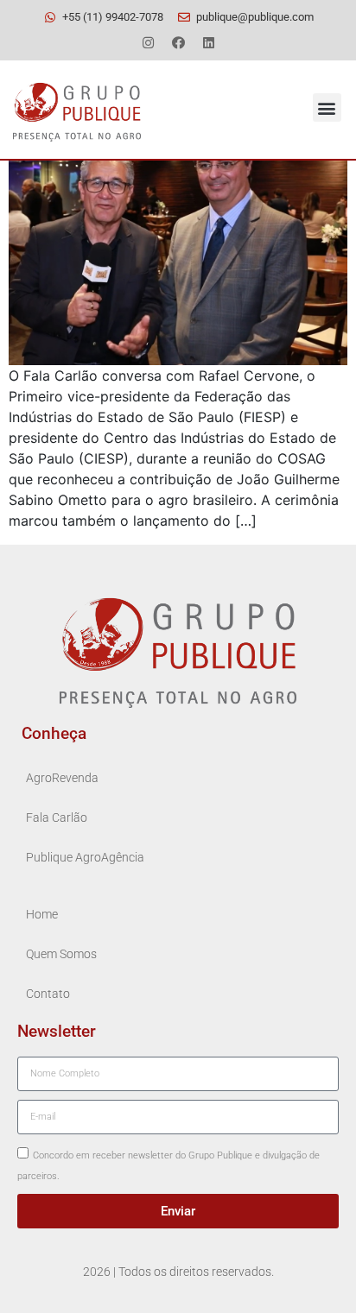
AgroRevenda (62, 778)
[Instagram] (148, 42)
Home (42, 914)
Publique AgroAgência (85, 857)
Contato (48, 994)
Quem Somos (61, 954)
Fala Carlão (56, 818)
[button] (327, 107)
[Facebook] (178, 42)
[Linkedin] (208, 42)
